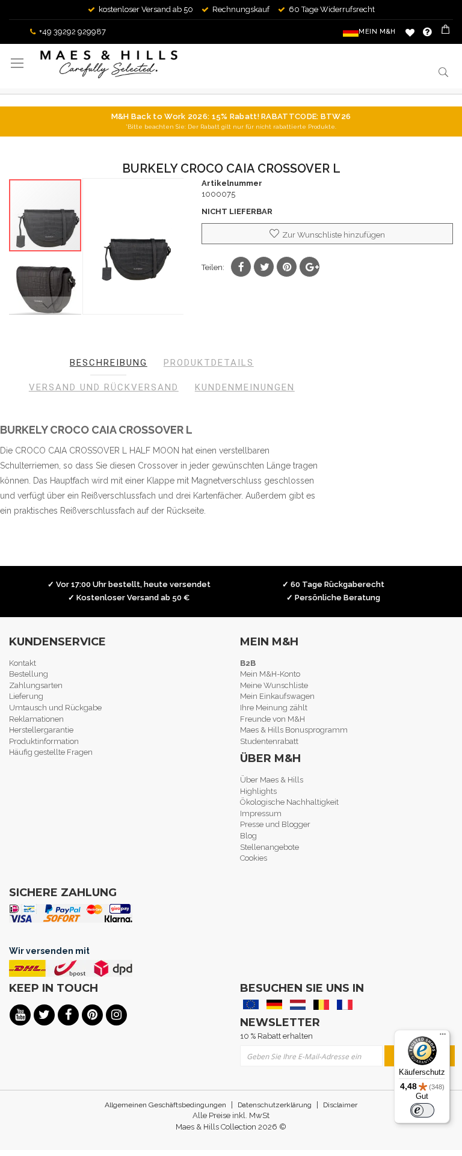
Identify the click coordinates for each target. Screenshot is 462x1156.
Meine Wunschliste (409, 32)
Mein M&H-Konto (270, 673)
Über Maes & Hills (271, 779)
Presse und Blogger (275, 824)
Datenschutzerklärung (275, 1105)
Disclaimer (340, 1105)
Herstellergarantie (41, 729)
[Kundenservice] (427, 31)
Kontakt (22, 663)
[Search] (442, 71)
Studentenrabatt (269, 741)
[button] (45, 288)
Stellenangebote (269, 847)
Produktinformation (44, 741)
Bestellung (28, 673)
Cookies (253, 857)
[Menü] (443, 1037)
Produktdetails (209, 362)
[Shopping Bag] (446, 32)
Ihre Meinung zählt (273, 707)
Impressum (261, 813)
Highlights (258, 791)
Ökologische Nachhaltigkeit (289, 802)
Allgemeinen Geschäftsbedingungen (165, 1105)
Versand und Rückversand (104, 387)
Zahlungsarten (36, 685)
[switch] (422, 1110)
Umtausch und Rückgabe (55, 707)
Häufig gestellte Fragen (51, 752)
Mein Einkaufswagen (277, 696)
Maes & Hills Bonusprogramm (294, 729)
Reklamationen (36, 719)
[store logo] (109, 64)
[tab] (109, 363)
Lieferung (26, 696)
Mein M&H (377, 31)
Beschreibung (108, 362)
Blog (248, 835)
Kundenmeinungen (245, 387)
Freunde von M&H (272, 719)
